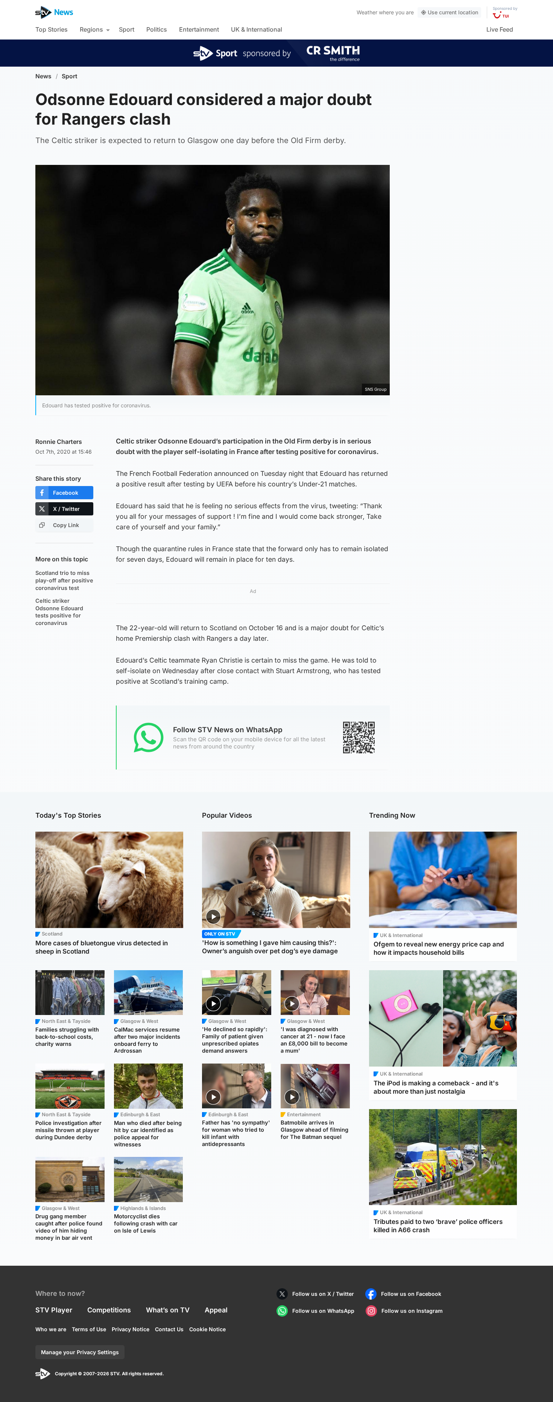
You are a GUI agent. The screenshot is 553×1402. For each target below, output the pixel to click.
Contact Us (169, 1329)
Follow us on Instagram (412, 1311)
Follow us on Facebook (411, 1294)
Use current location (453, 12)
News (43, 76)
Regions (91, 29)
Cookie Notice (207, 1329)
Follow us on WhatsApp (323, 1311)
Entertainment (199, 29)
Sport (126, 29)
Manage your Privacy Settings (80, 1352)
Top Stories (51, 29)
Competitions (109, 1310)
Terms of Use (89, 1329)
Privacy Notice (130, 1329)
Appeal (216, 1310)
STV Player (53, 1310)
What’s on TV (168, 1310)
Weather (367, 12)
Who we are (50, 1329)
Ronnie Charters (58, 441)
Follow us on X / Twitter (323, 1294)
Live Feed (499, 29)
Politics (156, 29)
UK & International (256, 29)
